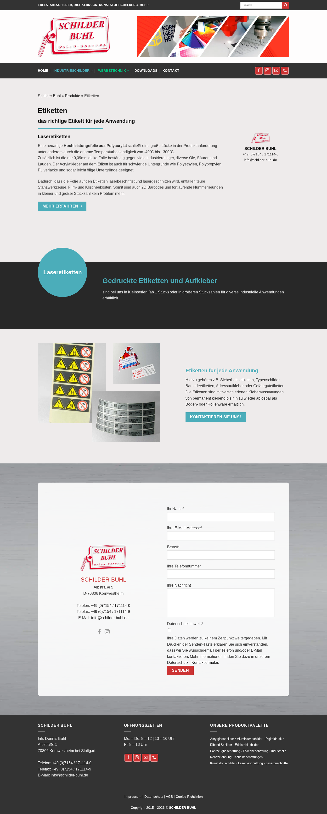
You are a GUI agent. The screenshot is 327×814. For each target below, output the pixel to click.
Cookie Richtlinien (189, 796)
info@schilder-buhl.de (260, 160)
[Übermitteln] (285, 5)
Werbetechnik (112, 70)
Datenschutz (153, 796)
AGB (169, 796)
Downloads (146, 70)
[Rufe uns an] (285, 71)
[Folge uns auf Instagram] (137, 758)
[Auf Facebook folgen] (259, 71)
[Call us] (154, 758)
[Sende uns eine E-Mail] (276, 71)
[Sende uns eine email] (146, 758)
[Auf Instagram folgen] (267, 71)
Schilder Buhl (49, 96)
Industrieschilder (71, 70)
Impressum (132, 796)
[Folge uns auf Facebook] (128, 758)
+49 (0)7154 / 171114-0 (260, 154)
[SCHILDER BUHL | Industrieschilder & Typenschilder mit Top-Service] (74, 36)
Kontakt (171, 70)
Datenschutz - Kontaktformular (192, 662)
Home (43, 70)
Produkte (72, 96)
